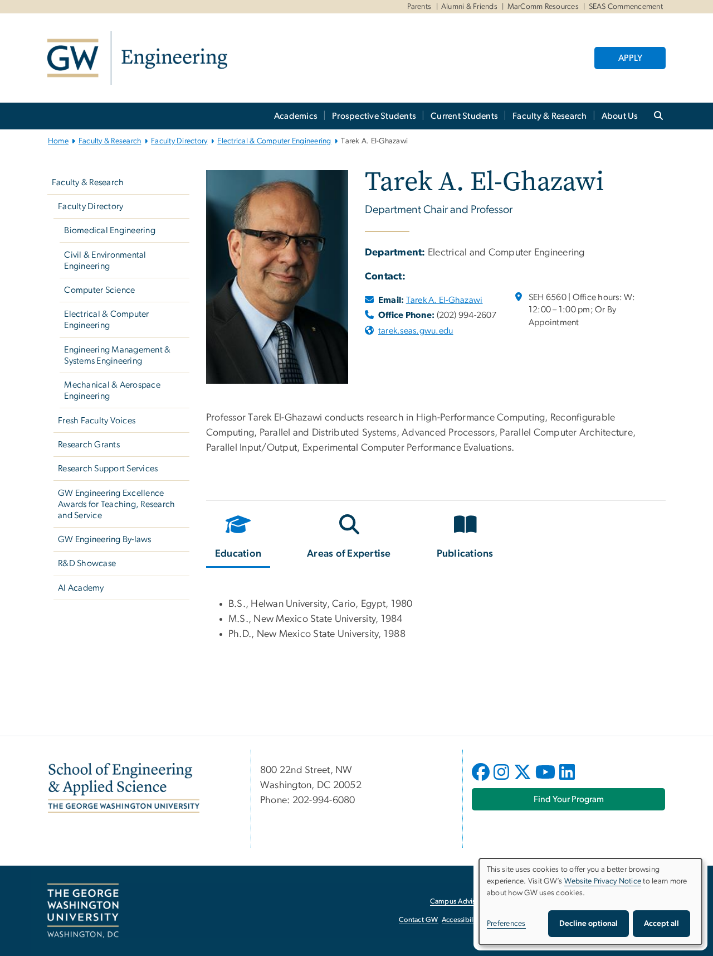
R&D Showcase (87, 563)
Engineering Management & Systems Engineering (117, 355)
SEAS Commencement (626, 7)
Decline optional (588, 924)
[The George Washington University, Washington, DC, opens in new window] (83, 910)
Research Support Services (108, 468)
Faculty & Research (549, 116)
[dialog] (590, 901)
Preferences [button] (506, 924)
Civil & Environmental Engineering (105, 260)
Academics (296, 116)
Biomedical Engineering (109, 230)
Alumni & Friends (469, 7)
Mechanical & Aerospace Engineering (112, 390)
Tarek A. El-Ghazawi (444, 300)
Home (58, 141)
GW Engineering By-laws (105, 539)
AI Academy (81, 587)
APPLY (630, 58)
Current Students (464, 116)
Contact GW (418, 920)
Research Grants (89, 444)
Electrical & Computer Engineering (274, 141)
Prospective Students (374, 116)
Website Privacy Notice (603, 881)
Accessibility (461, 920)
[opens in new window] (482, 780)
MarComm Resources (543, 7)
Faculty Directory (179, 141)
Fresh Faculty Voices (96, 420)
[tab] (238, 539)
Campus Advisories (460, 901)
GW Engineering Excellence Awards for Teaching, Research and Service (116, 504)
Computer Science (99, 290)
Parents (419, 7)
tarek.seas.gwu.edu (415, 330)
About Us (620, 116)
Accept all (661, 924)
